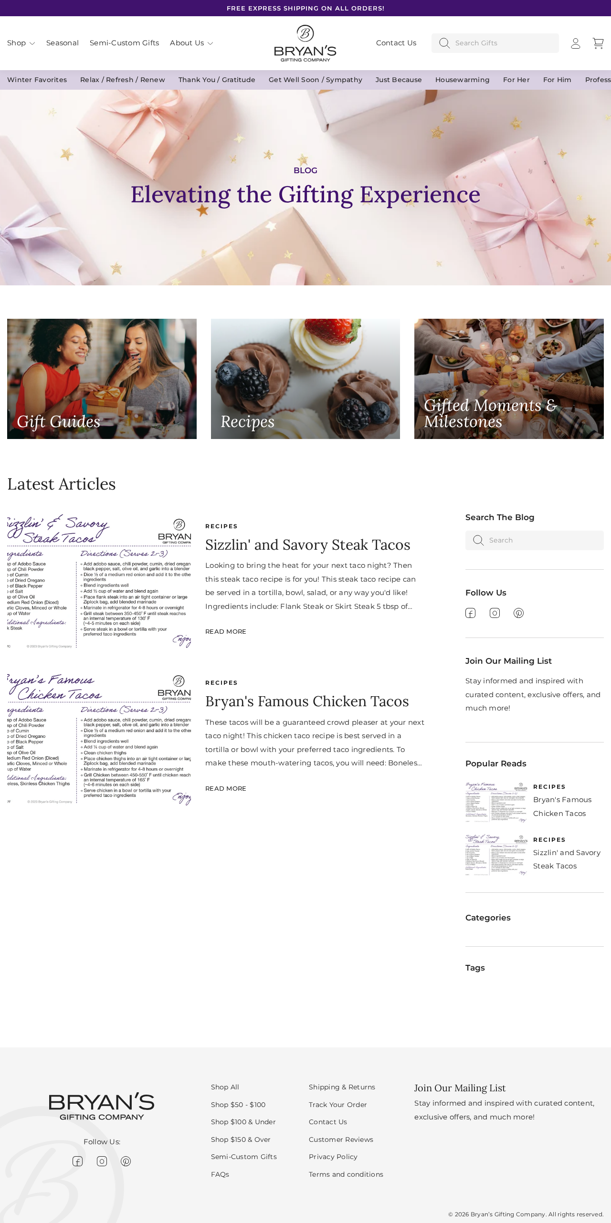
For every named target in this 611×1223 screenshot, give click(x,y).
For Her (516, 79)
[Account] (575, 43)
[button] (21, 43)
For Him (557, 79)
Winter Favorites (37, 79)
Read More (225, 631)
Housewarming (462, 79)
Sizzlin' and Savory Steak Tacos (308, 544)
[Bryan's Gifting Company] (305, 42)
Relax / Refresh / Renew (122, 79)
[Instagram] (495, 613)
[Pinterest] (519, 613)
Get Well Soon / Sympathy (315, 79)
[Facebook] (470, 613)
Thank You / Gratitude (217, 79)
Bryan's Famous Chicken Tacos (307, 701)
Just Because (399, 79)
